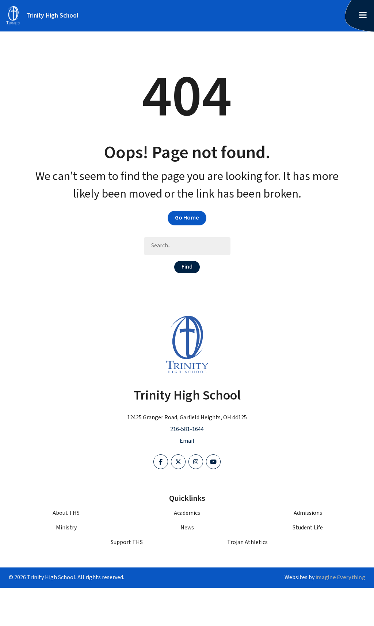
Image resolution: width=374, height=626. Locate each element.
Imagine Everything (340, 577)
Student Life (308, 528)
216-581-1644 (187, 429)
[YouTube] (213, 461)
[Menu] (362, 16)
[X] (178, 461)
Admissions (308, 513)
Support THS (127, 542)
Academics (187, 513)
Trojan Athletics (247, 542)
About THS (66, 513)
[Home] (187, 344)
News (187, 528)
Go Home (187, 218)
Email (187, 441)
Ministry (66, 528)
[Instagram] (195, 461)
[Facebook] (160, 461)
